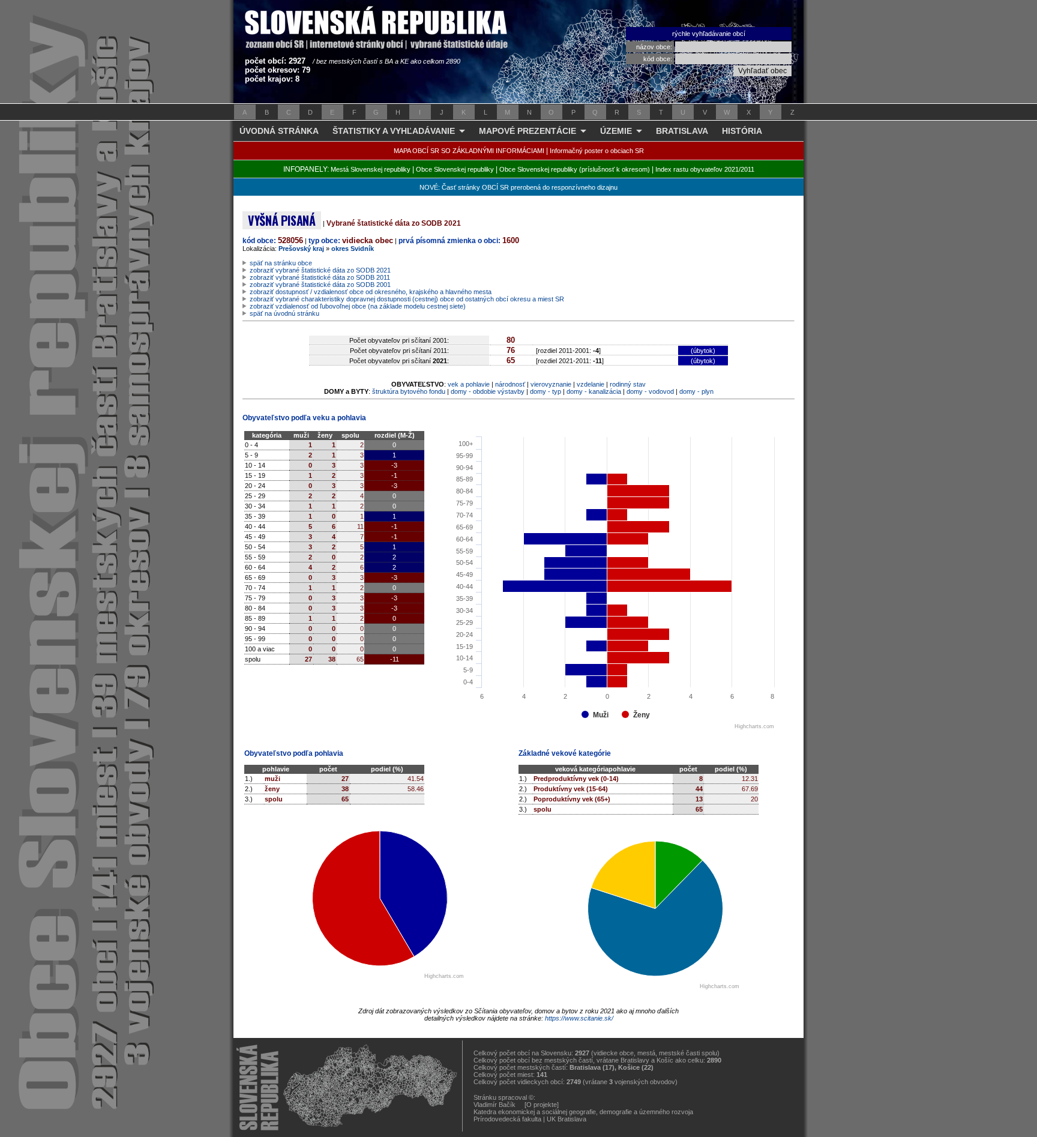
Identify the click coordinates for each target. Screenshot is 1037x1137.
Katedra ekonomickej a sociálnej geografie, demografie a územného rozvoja (583, 1111)
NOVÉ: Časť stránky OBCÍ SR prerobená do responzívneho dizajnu (518, 187)
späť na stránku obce (281, 263)
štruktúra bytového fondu (408, 391)
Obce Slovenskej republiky (455, 169)
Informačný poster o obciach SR (597, 150)
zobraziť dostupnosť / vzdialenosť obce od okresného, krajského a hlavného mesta (370, 291)
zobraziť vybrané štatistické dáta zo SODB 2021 (320, 270)
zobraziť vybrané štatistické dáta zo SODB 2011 (320, 277)
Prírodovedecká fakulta (507, 1119)
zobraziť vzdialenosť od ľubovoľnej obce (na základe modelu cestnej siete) (358, 306)
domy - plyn (696, 391)
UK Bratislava (566, 1119)
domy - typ (545, 391)
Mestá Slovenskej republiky (370, 169)
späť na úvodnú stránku (284, 313)
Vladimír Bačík (494, 1104)
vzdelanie (590, 384)
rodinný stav (628, 384)
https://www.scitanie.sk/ (579, 1018)
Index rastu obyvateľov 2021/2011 (704, 169)
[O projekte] (542, 1104)
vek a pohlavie (469, 384)
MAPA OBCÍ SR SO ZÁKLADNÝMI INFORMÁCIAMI (469, 150)
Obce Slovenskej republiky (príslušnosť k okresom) (574, 169)
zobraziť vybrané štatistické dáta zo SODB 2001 (320, 284)
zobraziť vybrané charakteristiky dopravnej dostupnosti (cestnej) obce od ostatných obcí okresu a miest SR (407, 299)
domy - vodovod (650, 391)
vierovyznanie (551, 384)
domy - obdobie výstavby (488, 391)
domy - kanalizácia (594, 391)
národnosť (510, 384)
